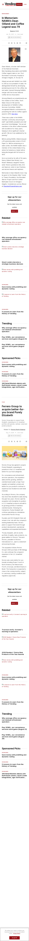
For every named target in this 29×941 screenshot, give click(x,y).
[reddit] (17, 43)
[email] (20, 43)
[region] (14, 934)
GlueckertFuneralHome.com (12, 186)
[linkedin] (12, 43)
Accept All (14, 937)
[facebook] (9, 43)
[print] (26, 43)
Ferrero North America (18, 429)
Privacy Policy (16, 933)
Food (3, 402)
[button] (3, 4)
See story (15, 114)
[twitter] (14, 43)
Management (5, 13)
